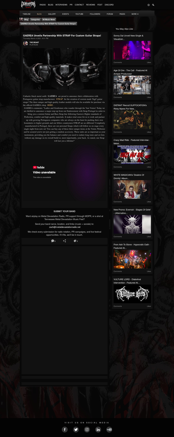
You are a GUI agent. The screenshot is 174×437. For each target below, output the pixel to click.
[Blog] (22, 28)
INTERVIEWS (61, 4)
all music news (49, 19)
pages (122, 14)
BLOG (50, 4)
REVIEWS (90, 4)
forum (110, 14)
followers (95, 14)
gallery (52, 14)
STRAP (59, 99)
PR (71, 4)
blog (39, 14)
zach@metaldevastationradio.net (64, 226)
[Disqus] (64, 279)
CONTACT (79, 4)
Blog (26, 19)
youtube (79, 14)
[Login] (148, 4)
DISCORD (109, 4)
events (65, 14)
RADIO (43, 4)
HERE (50, 105)
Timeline (26, 14)
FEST (99, 4)
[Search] (153, 4)
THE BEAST (34, 42)
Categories (35, 19)
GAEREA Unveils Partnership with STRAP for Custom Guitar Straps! (48, 23)
